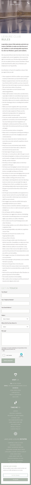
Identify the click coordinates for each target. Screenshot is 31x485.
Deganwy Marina (15, 445)
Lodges (15, 411)
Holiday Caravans (15, 413)
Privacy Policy (15, 426)
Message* (4, 330)
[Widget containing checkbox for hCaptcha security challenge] (13, 355)
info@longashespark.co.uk (18, 385)
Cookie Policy (15, 429)
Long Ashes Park (15, 454)
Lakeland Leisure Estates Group (15, 451)
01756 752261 (17, 383)
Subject (3, 315)
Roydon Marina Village (15, 458)
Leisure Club (15, 417)
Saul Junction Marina (15, 460)
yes (4, 350)
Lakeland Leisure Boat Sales (15, 449)
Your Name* (4, 292)
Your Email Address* (7, 307)
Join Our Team (15, 424)
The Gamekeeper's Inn (16, 420)
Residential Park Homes (15, 415)
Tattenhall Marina (15, 462)
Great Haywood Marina (15, 447)
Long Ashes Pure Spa (15, 422)
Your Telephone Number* (8, 299)
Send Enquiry (8, 360)
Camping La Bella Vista (15, 442)
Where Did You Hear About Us (9, 323)
